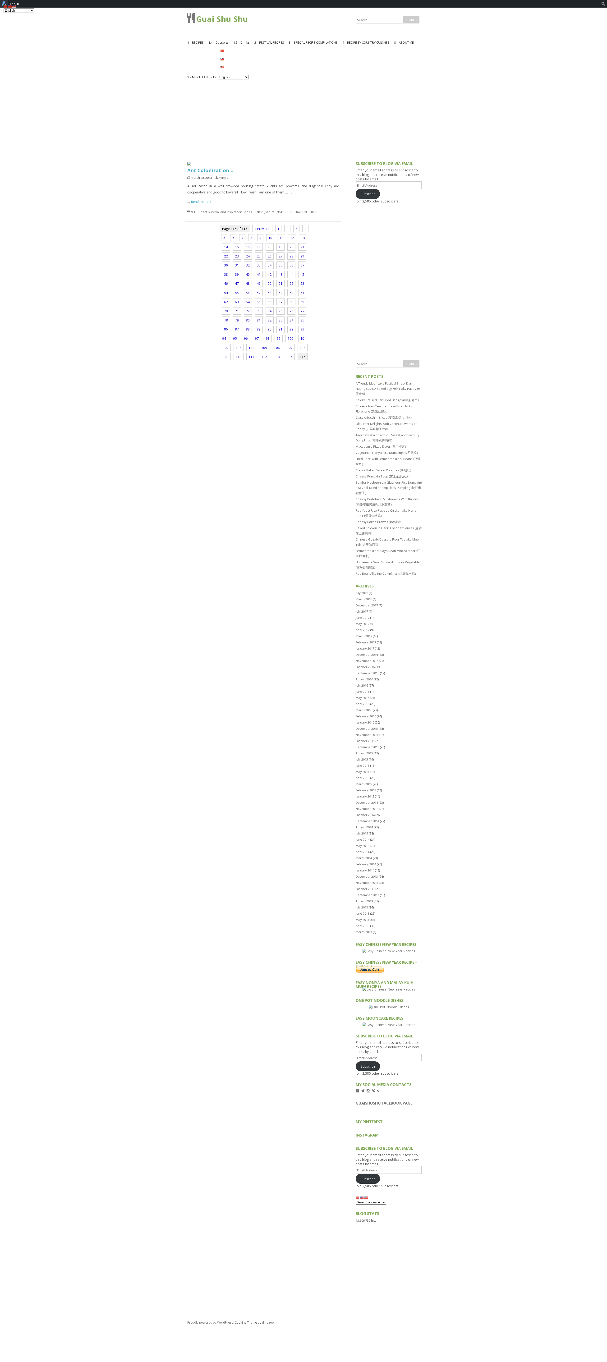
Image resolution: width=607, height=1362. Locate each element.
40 (248, 274)
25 (259, 256)
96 (246, 338)
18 (269, 247)
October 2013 (365, 889)
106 (277, 347)
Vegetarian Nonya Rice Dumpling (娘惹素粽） (388, 452)
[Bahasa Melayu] (233, 67)
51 (280, 283)
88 (248, 329)
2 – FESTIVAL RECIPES (269, 42)
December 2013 (367, 876)
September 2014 (367, 821)
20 (291, 247)
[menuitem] (603, 4)
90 (269, 329)
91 (280, 329)
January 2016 (365, 722)
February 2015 (366, 790)
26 (269, 256)
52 (291, 283)
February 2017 (366, 642)
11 (281, 237)
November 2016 (367, 661)
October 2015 (365, 741)
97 (257, 338)
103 (238, 347)
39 (237, 274)
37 (302, 265)
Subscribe (368, 194)
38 (226, 274)
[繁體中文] (233, 59)
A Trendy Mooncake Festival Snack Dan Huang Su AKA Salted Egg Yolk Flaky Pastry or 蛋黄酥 (388, 388)
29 (302, 256)
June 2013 (362, 913)
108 (302, 347)
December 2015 (367, 728)
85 (302, 320)
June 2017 (362, 617)
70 (226, 311)
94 (224, 338)
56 (248, 292)
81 (259, 320)
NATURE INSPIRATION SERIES (297, 212)
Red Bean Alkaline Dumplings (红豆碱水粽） (387, 573)
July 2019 (362, 593)
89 (259, 329)
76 (291, 311)
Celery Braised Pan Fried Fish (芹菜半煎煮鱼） (388, 400)
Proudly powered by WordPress (210, 1322)
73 (259, 311)
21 (302, 247)
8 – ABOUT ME (404, 42)
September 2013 (367, 895)
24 (248, 256)
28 (291, 256)
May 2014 (362, 846)
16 (248, 247)
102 (226, 347)
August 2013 (364, 901)
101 (303, 338)
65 (259, 302)
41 (259, 274)
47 (237, 283)
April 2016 (362, 704)
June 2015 (362, 765)
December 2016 (367, 654)
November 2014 (367, 809)
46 (226, 283)
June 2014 (362, 839)
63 (237, 302)
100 (290, 338)
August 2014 (364, 827)
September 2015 (367, 747)
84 (291, 320)
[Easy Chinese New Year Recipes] (389, 951)
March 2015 (364, 784)
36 (291, 265)
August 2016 (364, 679)
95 (235, 338)
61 (302, 292)
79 (237, 320)
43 (280, 274)
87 (237, 329)
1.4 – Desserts (218, 42)
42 (269, 274)
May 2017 (362, 624)
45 (302, 274)
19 (280, 247)
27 (280, 256)
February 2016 (366, 716)
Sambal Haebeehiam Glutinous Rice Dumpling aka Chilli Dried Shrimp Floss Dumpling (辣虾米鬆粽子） (389, 487)
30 (226, 265)
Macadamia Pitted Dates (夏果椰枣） (382, 446)
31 (237, 265)
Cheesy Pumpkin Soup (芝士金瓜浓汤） (383, 476)
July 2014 (362, 833)
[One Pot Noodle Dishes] (389, 1007)
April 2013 (362, 926)
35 (280, 265)
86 (226, 329)
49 (259, 283)
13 (303, 237)
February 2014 (366, 864)
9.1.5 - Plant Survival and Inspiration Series (221, 212)
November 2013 (367, 882)
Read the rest (201, 201)
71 (237, 311)
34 (269, 265)
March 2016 (364, 710)
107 (290, 347)
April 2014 (362, 852)
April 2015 (362, 778)
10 (270, 237)
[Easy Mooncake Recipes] (389, 1025)
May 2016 (362, 698)
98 (268, 338)
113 (277, 356)
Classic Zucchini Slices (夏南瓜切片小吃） (385, 417)
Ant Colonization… (210, 170)
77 (302, 311)
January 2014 (365, 870)
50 (269, 283)
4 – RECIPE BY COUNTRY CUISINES (365, 42)
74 (269, 311)
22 (226, 256)
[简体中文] (233, 50)
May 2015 (362, 772)
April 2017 (362, 630)
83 (280, 320)
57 (259, 292)
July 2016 (362, 685)
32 (248, 265)
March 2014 (364, 858)
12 (292, 237)
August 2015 (364, 753)
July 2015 (362, 759)
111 (251, 356)
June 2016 (362, 691)
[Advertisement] (303, 116)
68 (291, 302)
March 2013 (364, 932)
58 (269, 292)
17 (259, 247)
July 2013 (362, 907)
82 (269, 320)
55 (237, 292)
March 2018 (364, 599)
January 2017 (365, 648)
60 (291, 292)
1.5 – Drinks (241, 42)
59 (280, 292)
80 (248, 320)
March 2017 (364, 636)
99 (279, 338)
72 (248, 311)
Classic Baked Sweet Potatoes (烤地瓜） (384, 470)
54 (226, 292)
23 (237, 256)
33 (259, 265)
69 (302, 302)
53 (302, 283)
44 (291, 274)
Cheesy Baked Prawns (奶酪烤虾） (380, 522)
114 (290, 356)
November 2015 (367, 735)
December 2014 (367, 802)
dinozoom (269, 1322)
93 (302, 329)
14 (226, 247)
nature (270, 212)
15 (237, 247)
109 (226, 356)
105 (264, 347)
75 (280, 311)
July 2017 (362, 611)
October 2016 (365, 667)
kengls (223, 177)
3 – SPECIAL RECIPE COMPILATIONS (313, 42)
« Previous (262, 228)
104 (251, 347)
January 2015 (365, 796)
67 (280, 302)
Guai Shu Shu (222, 19)
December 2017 (367, 605)
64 (248, 302)
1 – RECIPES (195, 42)
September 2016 (367, 673)
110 (238, 356)
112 (264, 356)
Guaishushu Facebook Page (384, 1103)
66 (269, 302)
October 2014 (365, 815)
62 (226, 302)
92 (291, 329)
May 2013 (362, 919)
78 (226, 320)
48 (248, 283)
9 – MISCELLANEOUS (201, 77)
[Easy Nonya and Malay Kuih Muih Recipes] (389, 989)
